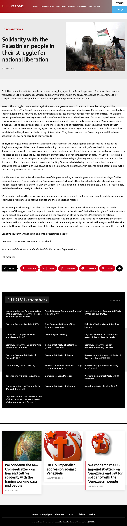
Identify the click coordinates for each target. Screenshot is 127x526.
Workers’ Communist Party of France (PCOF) (20, 356)
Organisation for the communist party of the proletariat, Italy (101, 336)
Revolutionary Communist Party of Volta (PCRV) (63, 312)
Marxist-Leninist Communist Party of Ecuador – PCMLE (63, 367)
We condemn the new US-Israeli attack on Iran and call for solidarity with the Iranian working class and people (21, 475)
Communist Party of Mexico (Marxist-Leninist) (20, 336)
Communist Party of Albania (60, 386)
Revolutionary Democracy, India (22, 376)
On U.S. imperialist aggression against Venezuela (61, 469)
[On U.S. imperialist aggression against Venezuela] (63, 446)
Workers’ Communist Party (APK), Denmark (101, 377)
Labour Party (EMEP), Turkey (20, 365)
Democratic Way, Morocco (58, 376)
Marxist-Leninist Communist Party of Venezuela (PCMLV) (102, 312)
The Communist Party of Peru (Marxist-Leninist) (60, 325)
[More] (119, 268)
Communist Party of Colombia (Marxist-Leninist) (61, 346)
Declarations (13, 29)
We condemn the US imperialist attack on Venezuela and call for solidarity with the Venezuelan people (105, 473)
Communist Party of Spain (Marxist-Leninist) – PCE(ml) (99, 346)
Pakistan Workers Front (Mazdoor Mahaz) (101, 325)
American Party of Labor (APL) (100, 386)
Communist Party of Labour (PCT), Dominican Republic (23, 346)
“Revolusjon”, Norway (56, 334)
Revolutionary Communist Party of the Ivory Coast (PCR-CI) (102, 356)
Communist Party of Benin (59, 355)
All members (116, 300)
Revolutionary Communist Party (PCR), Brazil (101, 367)
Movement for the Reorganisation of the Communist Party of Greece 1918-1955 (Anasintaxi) (23, 313)
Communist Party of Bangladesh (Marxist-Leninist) (22, 387)
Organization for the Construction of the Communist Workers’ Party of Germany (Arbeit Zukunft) (23, 399)
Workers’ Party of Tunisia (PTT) (22, 324)
